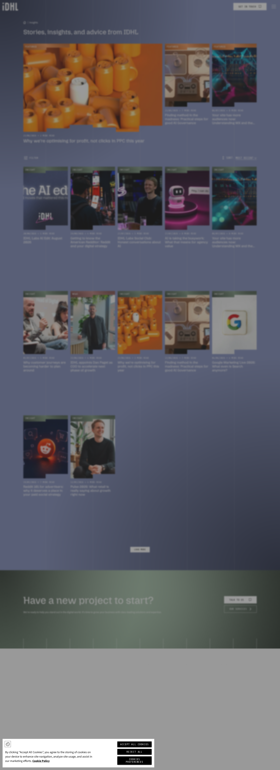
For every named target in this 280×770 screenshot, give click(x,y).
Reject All (134, 751)
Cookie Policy (41, 761)
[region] (78, 753)
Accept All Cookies (134, 744)
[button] (7, 744)
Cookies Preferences (134, 760)
